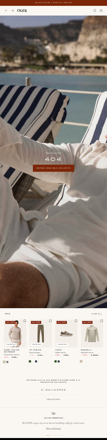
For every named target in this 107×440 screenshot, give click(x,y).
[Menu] (6, 10)
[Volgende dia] (23, 333)
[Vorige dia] (7, 333)
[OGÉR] (22, 10)
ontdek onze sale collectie (53, 168)
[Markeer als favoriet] (24, 320)
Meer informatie (53, 428)
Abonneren (53, 399)
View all (96, 314)
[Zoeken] (13, 11)
